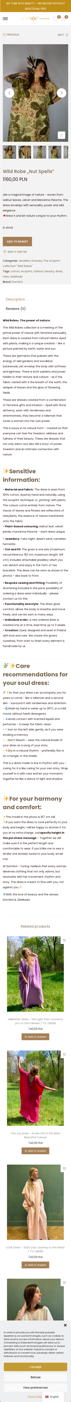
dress (58, 271)
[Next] (61, 93)
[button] (65, 1325)
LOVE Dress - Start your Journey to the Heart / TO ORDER (35, 1249)
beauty (49, 271)
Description (15, 299)
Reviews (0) (16, 308)
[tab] (35, 299)
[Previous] (9, 93)
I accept (35, 1367)
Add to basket (17, 241)
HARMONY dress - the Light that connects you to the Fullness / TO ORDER (35, 1021)
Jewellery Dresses (30, 261)
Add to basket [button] (37, 1037)
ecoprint (26, 271)
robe (6, 276)
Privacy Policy (35, 1396)
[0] (55, 18)
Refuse (36, 1377)
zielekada (16, 276)
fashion (38, 271)
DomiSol (17, 282)
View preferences (35, 1388)
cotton (15, 271)
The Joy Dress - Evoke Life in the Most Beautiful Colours (35, 1135)
